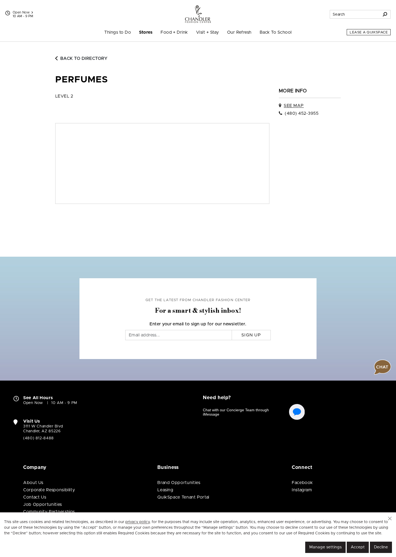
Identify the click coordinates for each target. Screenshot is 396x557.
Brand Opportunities (178, 483)
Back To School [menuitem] (276, 32)
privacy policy (137, 522)
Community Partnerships (49, 512)
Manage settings (325, 547)
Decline (381, 547)
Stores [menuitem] (145, 32)
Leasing (165, 490)
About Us (33, 483)
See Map (294, 105)
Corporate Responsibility (49, 490)
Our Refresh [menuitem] (239, 32)
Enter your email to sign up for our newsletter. (198, 324)
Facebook (302, 483)
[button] (390, 518)
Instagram (302, 490)
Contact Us (34, 497)
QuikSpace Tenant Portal (183, 497)
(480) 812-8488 (38, 438)
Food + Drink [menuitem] (174, 32)
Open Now (21, 12)
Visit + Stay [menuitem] (207, 32)
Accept (358, 547)
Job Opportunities (42, 504)
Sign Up (251, 335)
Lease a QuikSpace (369, 32)
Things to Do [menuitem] (117, 32)
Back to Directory (83, 58)
